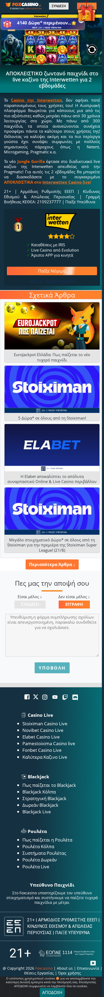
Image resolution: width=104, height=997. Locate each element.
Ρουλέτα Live (35, 867)
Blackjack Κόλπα (39, 792)
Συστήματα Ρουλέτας (44, 853)
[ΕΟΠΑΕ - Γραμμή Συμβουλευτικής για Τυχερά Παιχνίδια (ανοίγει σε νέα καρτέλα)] (67, 953)
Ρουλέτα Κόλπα (38, 846)
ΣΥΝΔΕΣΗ (59, 6)
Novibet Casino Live (42, 730)
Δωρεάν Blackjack (40, 805)
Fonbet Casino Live (42, 750)
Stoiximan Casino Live (44, 723)
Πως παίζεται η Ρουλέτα (47, 840)
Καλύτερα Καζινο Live (44, 757)
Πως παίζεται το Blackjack (49, 785)
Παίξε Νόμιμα (52, 271)
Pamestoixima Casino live (48, 743)
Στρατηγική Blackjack (44, 798)
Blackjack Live (36, 812)
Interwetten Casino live (66, 182)
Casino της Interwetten (36, 100)
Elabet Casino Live (41, 737)
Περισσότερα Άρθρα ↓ (52, 564)
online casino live (33, 8)
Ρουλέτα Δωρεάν (39, 860)
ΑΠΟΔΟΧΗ (52, 992)
